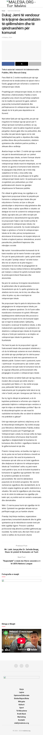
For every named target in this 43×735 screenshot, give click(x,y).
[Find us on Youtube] (27, 666)
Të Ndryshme (21, 711)
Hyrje (3, 11)
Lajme (21, 692)
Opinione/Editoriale (14, 11)
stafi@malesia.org (21, 723)
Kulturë (21, 705)
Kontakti (21, 720)
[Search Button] (40, 3)
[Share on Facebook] (8, 64)
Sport (21, 708)
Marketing (21, 717)
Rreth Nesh (21, 714)
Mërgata (21, 701)
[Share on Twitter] (21, 64)
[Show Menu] (3, 3)
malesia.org (26, 731)
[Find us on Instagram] (21, 666)
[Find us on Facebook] (16, 666)
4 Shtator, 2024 (7, 37)
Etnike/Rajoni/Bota (21, 698)
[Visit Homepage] (21, 3)
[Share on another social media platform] (35, 64)
